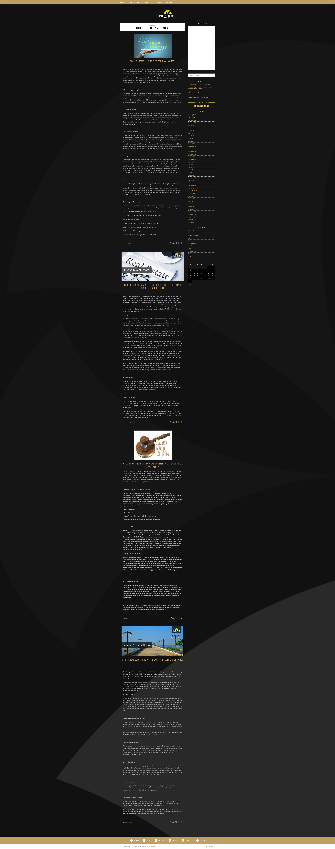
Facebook (136, 840)
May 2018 (190, 170)
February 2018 (192, 177)
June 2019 (191, 136)
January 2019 (191, 149)
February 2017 (192, 209)
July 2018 (190, 164)
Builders (190, 233)
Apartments (191, 230)
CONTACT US (168, 2)
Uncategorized (192, 251)
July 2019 (190, 133)
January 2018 (191, 180)
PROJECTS (137, 2)
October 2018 (191, 157)
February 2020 (192, 115)
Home (189, 238)
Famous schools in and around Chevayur (198, 95)
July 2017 (190, 196)
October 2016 (191, 217)
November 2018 (192, 154)
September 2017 (192, 191)
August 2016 (191, 222)
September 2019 (192, 128)
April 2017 (190, 204)
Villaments (191, 254)
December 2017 (192, 183)
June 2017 (191, 198)
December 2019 (192, 120)
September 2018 (192, 159)
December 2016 (192, 212)
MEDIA (152, 2)
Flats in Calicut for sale (194, 235)
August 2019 (191, 130)
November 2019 (192, 122)
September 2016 (192, 219)
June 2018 (191, 167)
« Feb (190, 284)
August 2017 (191, 193)
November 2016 (192, 214)
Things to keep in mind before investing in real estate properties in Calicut (152, 286)
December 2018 (192, 151)
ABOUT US (129, 2)
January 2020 (191, 117)
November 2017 (192, 185)
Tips (189, 248)
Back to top (209, 846)
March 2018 (191, 175)
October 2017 (191, 188)
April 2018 (190, 172)
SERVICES (145, 2)
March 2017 (191, 206)
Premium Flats (192, 243)
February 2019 (192, 146)
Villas (189, 256)
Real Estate (191, 246)
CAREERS (159, 2)
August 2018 (191, 162)
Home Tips (191, 240)
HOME (122, 2)
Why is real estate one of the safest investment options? (152, 659)
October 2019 (191, 125)
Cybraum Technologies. (151, 846)
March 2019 (191, 143)
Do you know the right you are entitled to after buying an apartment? (152, 465)
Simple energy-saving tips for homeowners (153, 61)
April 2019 (190, 141)
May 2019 (190, 138)
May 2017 (190, 201)
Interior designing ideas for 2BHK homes (198, 97)
